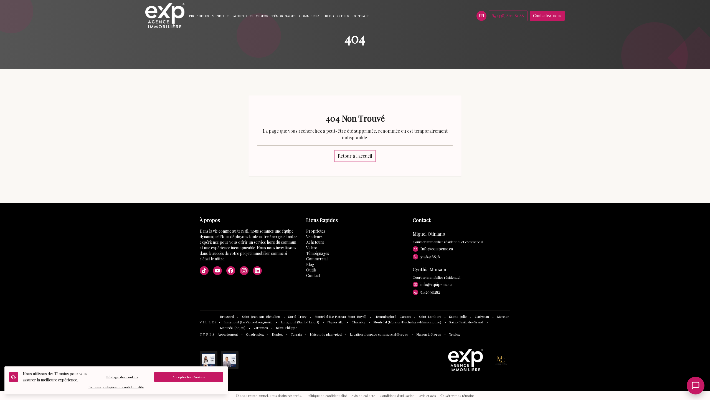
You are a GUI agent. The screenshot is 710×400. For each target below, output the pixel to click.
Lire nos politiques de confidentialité (116, 387)
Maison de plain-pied (326, 334)
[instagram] (244, 270)
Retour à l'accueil (355, 156)
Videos (312, 247)
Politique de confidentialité (326, 395)
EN (481, 15)
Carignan (482, 316)
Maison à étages (428, 334)
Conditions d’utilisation (397, 395)
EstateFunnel (258, 395)
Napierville (335, 322)
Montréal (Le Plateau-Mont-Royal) (340, 316)
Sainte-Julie (458, 316)
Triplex (454, 334)
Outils (311, 270)
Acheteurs (315, 242)
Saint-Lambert (430, 316)
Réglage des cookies (122, 377)
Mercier (503, 316)
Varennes (260, 327)
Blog (310, 264)
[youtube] (217, 270)
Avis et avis (427, 395)
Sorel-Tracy (297, 316)
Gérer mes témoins (459, 395)
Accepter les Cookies (189, 377)
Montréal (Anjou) (232, 327)
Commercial (317, 258)
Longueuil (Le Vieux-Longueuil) (248, 322)
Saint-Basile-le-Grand (466, 322)
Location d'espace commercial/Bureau (379, 334)
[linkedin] (257, 270)
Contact (313, 275)
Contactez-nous (547, 15)
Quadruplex (255, 334)
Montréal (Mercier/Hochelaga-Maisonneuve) (407, 322)
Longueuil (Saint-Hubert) (300, 322)
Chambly (358, 322)
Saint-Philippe (286, 327)
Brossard (227, 316)
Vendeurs (314, 236)
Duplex (277, 334)
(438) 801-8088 (510, 15)
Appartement (228, 334)
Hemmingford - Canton (392, 316)
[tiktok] (204, 270)
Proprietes (315, 231)
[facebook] (230, 270)
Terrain (296, 334)
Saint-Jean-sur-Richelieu (261, 316)
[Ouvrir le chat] (695, 385)
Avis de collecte (363, 395)
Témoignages (317, 253)
